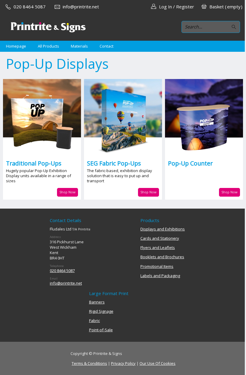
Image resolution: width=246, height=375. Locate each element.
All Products (48, 46)
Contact (106, 46)
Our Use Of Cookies (158, 363)
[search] (235, 27)
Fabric (94, 320)
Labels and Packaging (160, 275)
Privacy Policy (123, 363)
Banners (97, 302)
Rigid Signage (101, 311)
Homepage (16, 46)
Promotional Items (156, 266)
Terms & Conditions (89, 363)
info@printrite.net (66, 283)
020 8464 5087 (62, 270)
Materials (79, 46)
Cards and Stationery (159, 238)
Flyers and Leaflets (157, 247)
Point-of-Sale (101, 330)
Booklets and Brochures (162, 256)
